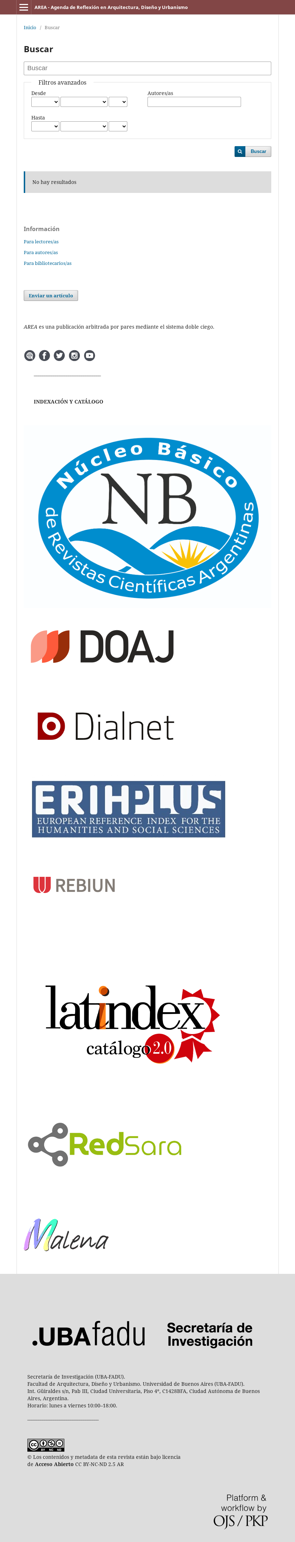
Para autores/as (41, 252)
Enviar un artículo (51, 295)
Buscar (258, 151)
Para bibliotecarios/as (48, 263)
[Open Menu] (24, 7)
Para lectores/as (41, 241)
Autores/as (160, 93)
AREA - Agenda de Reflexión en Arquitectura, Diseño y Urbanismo (111, 7)
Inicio (30, 27)
